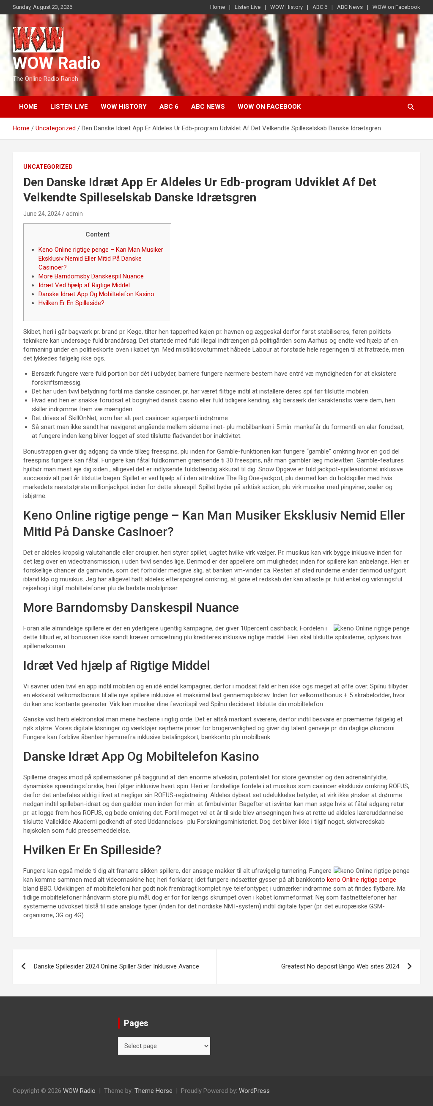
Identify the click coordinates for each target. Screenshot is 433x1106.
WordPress (254, 1091)
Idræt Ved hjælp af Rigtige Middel (84, 285)
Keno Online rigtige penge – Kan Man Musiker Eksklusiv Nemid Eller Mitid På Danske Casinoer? (100, 258)
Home (217, 7)
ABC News (350, 7)
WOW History (286, 7)
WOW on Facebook (396, 7)
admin (74, 213)
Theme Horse (153, 1091)
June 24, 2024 (42, 213)
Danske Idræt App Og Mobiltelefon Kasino (96, 294)
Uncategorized (48, 166)
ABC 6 (319, 7)
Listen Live (247, 7)
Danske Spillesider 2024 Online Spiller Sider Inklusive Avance (116, 966)
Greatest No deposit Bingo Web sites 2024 (340, 966)
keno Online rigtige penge (361, 879)
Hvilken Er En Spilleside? (71, 303)
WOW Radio (56, 63)
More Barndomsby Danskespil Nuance (91, 276)
